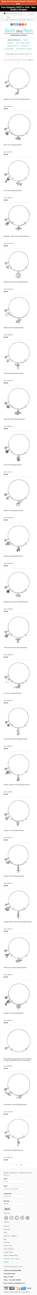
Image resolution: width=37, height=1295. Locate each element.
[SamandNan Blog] (25, 25)
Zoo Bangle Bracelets (18, 54)
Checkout (22, 19)
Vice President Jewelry (24, 48)
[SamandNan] (18, 32)
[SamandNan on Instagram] (14, 25)
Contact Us (7, 1229)
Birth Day (6, 1201)
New (17, 43)
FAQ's (5, 1233)
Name (5, 1179)
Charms (26, 40)
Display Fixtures (8, 1252)
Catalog (30, 19)
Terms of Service (9, 1249)
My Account (14, 19)
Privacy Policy (8, 1246)
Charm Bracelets (13, 45)
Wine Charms (25, 43)
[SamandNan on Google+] (23, 25)
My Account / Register (10, 1236)
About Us (6, 1226)
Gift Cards (7, 1242)
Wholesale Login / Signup (12, 1259)
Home (7, 19)
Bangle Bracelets (15, 40)
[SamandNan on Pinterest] (20, 25)
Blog (5, 1239)
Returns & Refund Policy (11, 1255)
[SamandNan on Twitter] (17, 25)
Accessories (9, 48)
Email (5, 1186)
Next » (22, 1165)
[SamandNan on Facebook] (11, 25)
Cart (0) (30, 14)
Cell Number (7, 1194)
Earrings (11, 43)
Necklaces (26, 45)
